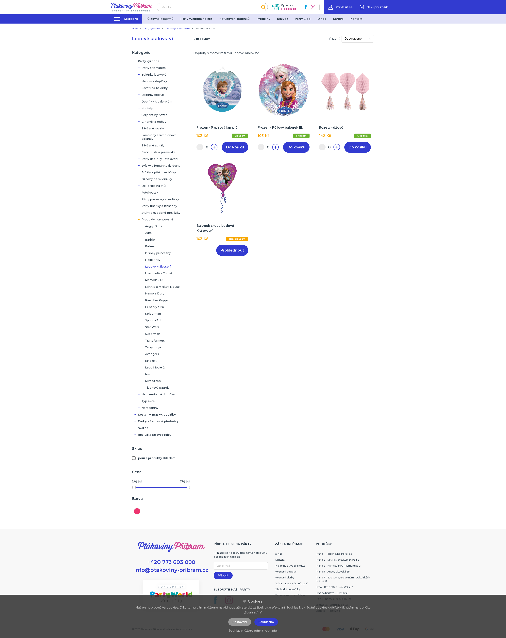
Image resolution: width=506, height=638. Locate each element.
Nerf (148, 374)
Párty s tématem (154, 68)
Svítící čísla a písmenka (158, 152)
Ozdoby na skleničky (157, 179)
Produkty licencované (157, 219)
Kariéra (338, 19)
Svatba (143, 428)
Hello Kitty (152, 260)
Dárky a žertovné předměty (158, 421)
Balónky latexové (154, 74)
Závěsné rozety (153, 128)
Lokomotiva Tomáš (159, 273)
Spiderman (153, 313)
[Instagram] (313, 7)
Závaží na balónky (155, 88)
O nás (321, 19)
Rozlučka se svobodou (155, 435)
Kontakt (356, 19)
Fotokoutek (150, 192)
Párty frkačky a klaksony (159, 206)
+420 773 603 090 (171, 562)
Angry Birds (153, 226)
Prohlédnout (232, 250)
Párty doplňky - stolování (160, 159)
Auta (148, 233)
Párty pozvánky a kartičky (160, 199)
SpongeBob (153, 320)
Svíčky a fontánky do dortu (161, 165)
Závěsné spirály (153, 145)
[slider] (134, 487)
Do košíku (235, 147)
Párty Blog (303, 19)
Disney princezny (158, 253)
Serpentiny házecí (155, 115)
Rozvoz (282, 19)
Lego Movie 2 (155, 367)
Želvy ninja (153, 347)
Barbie (150, 239)
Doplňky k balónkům (157, 101)
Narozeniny (150, 408)
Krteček (151, 361)
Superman (152, 334)
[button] (340, 7)
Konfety (147, 108)
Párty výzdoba (148, 61)
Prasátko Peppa (156, 300)
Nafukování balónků (234, 19)
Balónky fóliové (153, 95)
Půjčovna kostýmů (160, 19)
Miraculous (153, 381)
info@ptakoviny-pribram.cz (171, 570)
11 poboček (288, 8)
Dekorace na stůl (154, 186)
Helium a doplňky (154, 81)
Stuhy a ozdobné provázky (161, 213)
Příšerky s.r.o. (154, 307)
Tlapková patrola (157, 387)
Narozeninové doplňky (158, 394)
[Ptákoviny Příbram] (131, 7)
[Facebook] (305, 7)
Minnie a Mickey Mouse (162, 287)
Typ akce (148, 401)
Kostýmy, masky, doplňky (157, 414)
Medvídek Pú (154, 280)
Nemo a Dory (154, 293)
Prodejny (263, 19)
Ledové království (158, 266)
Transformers (155, 340)
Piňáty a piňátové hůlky (159, 172)
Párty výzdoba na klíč (196, 19)
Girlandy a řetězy (154, 121)
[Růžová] (137, 511)
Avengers (152, 354)
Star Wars (152, 327)
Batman (151, 246)
